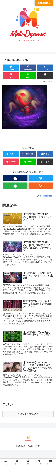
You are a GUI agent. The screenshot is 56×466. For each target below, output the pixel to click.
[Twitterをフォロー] (41, 178)
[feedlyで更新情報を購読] (15, 185)
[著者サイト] (15, 178)
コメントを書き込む (28, 414)
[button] (50, 325)
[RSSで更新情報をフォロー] (41, 185)
